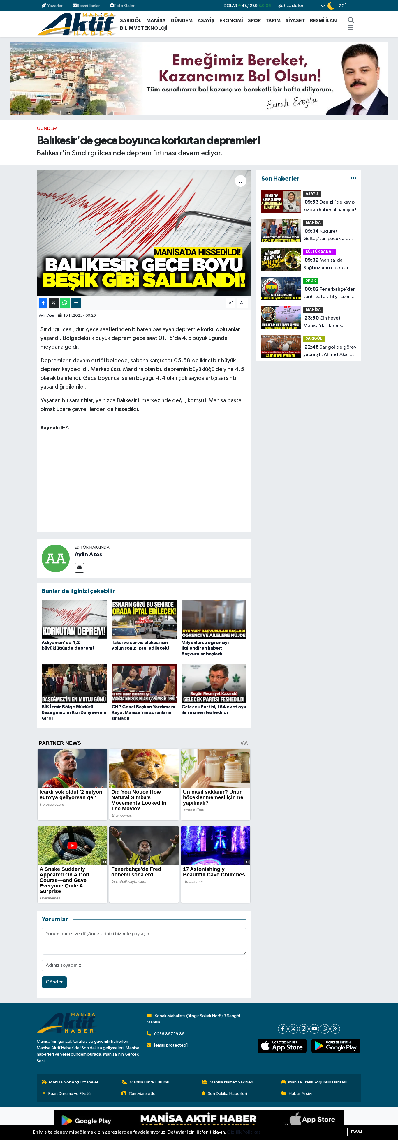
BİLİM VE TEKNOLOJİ (144, 28)
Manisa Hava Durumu (149, 1082)
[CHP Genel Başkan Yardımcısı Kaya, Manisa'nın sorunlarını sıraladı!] (144, 683)
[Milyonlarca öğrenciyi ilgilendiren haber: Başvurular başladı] (214, 619)
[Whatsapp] (325, 1029)
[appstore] (282, 1046)
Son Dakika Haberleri (227, 1093)
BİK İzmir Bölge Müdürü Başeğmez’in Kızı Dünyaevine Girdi (74, 712)
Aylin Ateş (47, 315)
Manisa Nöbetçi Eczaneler (73, 1082)
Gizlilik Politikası (244, 1132)
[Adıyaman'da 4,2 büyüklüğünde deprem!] (74, 619)
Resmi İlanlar (88, 5)
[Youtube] (314, 1029)
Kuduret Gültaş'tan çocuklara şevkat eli (326, 236)
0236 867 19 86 (169, 1034)
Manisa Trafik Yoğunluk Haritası (317, 1082)
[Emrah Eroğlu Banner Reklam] (199, 78)
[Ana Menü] (350, 28)
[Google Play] (126, 1123)
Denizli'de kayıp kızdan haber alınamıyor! (329, 206)
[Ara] (351, 20)
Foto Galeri (124, 5)
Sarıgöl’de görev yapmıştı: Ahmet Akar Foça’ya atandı (329, 352)
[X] (293, 1029)
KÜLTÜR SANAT (320, 252)
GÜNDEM (182, 20)
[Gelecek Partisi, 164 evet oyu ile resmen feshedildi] (214, 683)
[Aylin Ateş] (56, 558)
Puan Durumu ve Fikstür (70, 1093)
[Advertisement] (146, 482)
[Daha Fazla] (76, 303)
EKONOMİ (231, 20)
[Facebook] (283, 1029)
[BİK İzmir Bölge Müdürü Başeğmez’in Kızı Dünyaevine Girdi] (74, 683)
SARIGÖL (130, 20)
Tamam (356, 1131)
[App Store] (271, 1123)
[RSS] (335, 1029)
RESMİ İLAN (323, 20)
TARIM (273, 20)
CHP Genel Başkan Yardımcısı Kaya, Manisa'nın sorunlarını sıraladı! (143, 712)
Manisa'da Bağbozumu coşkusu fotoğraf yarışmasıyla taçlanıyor (326, 264)
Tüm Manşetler (142, 1093)
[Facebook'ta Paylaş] (43, 303)
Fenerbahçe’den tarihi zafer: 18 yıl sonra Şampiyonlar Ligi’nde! (329, 294)
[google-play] (335, 1046)
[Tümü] (353, 178)
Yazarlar (55, 5)
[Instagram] (304, 1029)
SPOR (254, 20)
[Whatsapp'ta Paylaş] (65, 303)
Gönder (54, 982)
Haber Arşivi (300, 1093)
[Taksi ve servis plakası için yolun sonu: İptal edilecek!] (144, 619)
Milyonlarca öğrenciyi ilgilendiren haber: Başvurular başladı (205, 648)
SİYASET (295, 20)
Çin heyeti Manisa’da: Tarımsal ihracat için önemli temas (324, 322)
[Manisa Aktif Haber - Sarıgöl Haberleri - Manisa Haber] (77, 24)
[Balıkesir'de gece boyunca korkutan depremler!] (144, 233)
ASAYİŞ (206, 20)
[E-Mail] (79, 568)
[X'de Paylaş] (54, 303)
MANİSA (156, 20)
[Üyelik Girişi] (358, 5)
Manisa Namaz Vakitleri (231, 1082)
